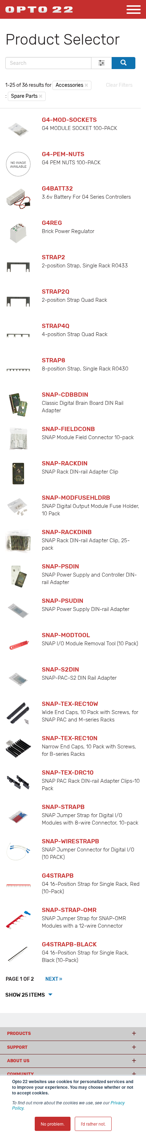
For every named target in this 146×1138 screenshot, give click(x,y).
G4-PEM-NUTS (63, 154)
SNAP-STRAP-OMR (69, 909)
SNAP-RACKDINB (67, 532)
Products (19, 1033)
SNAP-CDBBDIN (65, 394)
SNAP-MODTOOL (66, 635)
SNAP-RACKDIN (65, 463)
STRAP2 (53, 257)
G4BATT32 (57, 188)
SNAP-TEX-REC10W (70, 703)
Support (17, 1047)
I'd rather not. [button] (93, 1124)
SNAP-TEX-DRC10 (68, 772)
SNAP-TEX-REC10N (69, 738)
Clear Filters (119, 85)
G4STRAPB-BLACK (69, 944)
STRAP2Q (55, 291)
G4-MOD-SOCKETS (69, 119)
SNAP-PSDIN (60, 566)
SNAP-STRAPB (63, 806)
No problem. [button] (52, 1124)
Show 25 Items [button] (25, 995)
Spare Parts (24, 96)
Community (20, 1074)
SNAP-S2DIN (60, 669)
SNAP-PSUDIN (62, 600)
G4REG (52, 222)
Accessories (69, 85)
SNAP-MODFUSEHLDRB (76, 497)
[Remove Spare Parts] (41, 96)
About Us (18, 1060)
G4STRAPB (58, 875)
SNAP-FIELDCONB (68, 428)
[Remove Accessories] (86, 85)
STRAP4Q (55, 325)
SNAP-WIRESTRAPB (70, 841)
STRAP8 (53, 360)
